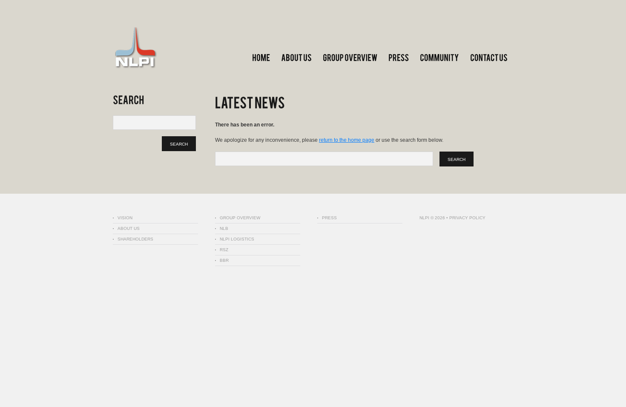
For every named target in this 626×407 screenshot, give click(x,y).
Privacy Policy (467, 217)
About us (129, 228)
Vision (125, 217)
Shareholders (135, 239)
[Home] (261, 57)
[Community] (439, 57)
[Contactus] (489, 57)
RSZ (224, 249)
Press (329, 217)
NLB (224, 228)
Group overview (240, 217)
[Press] (398, 57)
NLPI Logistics (237, 239)
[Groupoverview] (350, 57)
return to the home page (346, 140)
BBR (224, 260)
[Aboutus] (296, 57)
